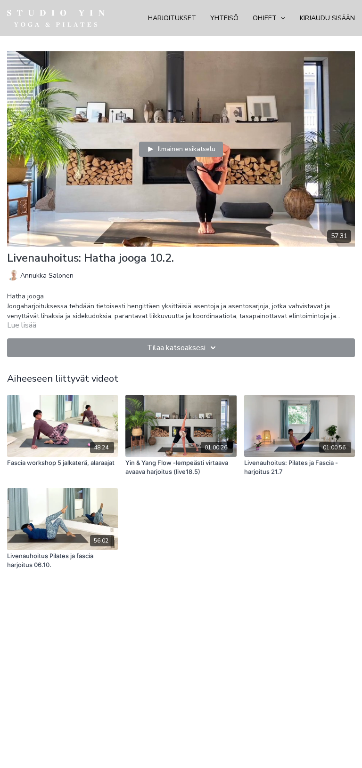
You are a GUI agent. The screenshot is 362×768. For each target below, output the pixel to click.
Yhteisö (224, 18)
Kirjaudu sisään (327, 18)
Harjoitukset (172, 18)
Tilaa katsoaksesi (176, 348)
